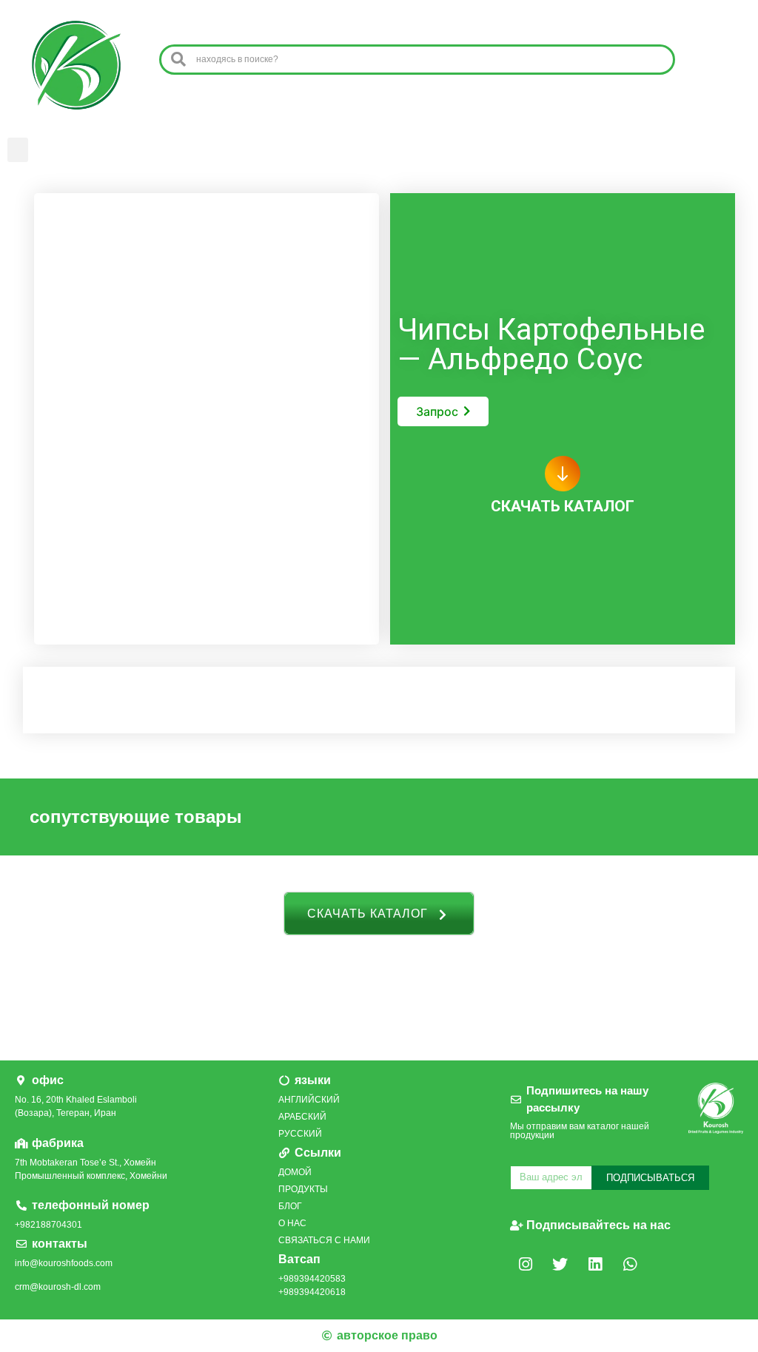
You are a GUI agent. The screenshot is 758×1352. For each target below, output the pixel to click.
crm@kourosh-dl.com (58, 1287)
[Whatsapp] (629, 1264)
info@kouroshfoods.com (64, 1263)
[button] (17, 150)
